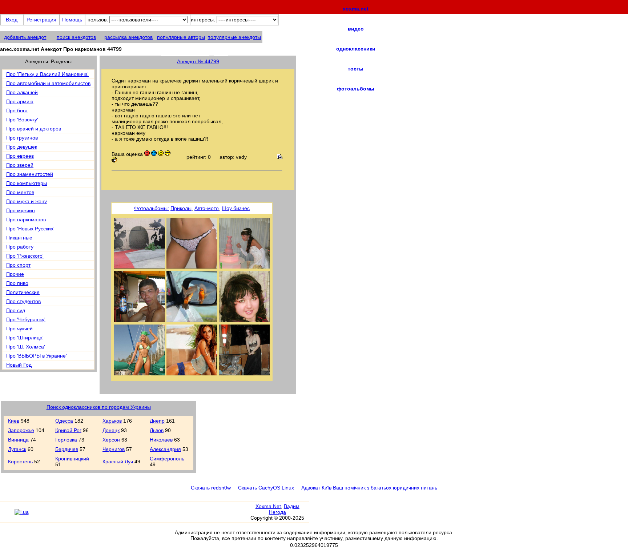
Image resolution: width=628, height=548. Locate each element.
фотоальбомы (355, 89)
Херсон (111, 440)
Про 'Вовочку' (22, 119)
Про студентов (23, 301)
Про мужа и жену (26, 201)
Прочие (15, 274)
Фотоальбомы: (151, 208)
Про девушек (21, 147)
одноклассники (355, 49)
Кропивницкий (72, 459)
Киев (13, 421)
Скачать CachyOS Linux (266, 488)
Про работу (19, 247)
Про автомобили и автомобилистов (48, 83)
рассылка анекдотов (128, 37)
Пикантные (19, 238)
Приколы (181, 208)
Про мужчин (20, 210)
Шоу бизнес (236, 208)
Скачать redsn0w (211, 488)
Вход (11, 20)
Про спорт (18, 265)
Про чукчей (19, 328)
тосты (355, 69)
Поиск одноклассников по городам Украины (99, 407)
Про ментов (20, 192)
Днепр (157, 421)
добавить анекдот (25, 37)
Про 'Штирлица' (25, 338)
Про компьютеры (26, 183)
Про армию (19, 101)
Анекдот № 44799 (198, 61)
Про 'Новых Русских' (30, 228)
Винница (18, 440)
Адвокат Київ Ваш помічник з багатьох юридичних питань (369, 488)
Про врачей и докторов (33, 129)
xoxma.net (356, 9)
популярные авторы (181, 37)
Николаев (161, 440)
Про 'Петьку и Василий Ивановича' (47, 74)
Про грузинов (22, 138)
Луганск (17, 449)
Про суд (15, 310)
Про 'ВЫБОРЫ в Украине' (36, 356)
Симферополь (167, 459)
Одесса (64, 421)
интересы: (203, 20)
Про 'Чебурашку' (25, 319)
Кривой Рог (68, 430)
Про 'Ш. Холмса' (25, 347)
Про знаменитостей (29, 174)
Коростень (20, 461)
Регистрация (41, 20)
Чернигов (113, 449)
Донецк (111, 430)
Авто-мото (206, 208)
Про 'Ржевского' (25, 256)
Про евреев (20, 156)
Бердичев (66, 449)
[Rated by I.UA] (22, 512)
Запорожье (21, 430)
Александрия (165, 449)
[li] (7, 515)
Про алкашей (22, 92)
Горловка (66, 440)
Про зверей (19, 165)
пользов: (98, 20)
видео (356, 29)
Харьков (112, 421)
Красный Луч (117, 461)
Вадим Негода (284, 509)
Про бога (17, 110)
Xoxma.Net (268, 506)
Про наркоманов (26, 219)
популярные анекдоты (234, 37)
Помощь (72, 20)
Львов (157, 430)
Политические (23, 292)
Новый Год (19, 365)
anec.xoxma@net (194, 51)
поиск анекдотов (76, 37)
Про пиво (17, 283)
